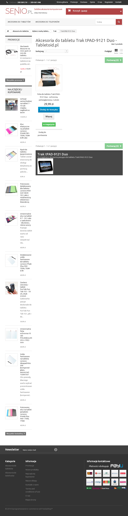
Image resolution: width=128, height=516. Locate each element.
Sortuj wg (40, 51)
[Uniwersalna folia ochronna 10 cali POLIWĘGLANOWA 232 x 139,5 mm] (11, 334)
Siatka (116, 53)
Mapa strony (31, 500)
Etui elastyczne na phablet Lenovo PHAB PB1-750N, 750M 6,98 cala (25, 131)
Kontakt (119, 2)
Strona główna (62, 2)
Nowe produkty (32, 470)
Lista (121, 53)
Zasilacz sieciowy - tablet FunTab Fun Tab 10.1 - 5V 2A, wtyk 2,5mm (25, 289)
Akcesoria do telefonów (47, 22)
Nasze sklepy (31, 481)
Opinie (92, 2)
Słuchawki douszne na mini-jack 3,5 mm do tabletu (25, 50)
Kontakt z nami (32, 485)
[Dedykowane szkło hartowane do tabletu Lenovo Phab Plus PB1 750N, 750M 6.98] (11, 260)
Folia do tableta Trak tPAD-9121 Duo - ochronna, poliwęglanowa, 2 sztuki (48, 97)
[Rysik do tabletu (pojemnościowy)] (11, 155)
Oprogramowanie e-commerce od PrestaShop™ (32, 509)
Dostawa (83, 2)
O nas (100, 2)
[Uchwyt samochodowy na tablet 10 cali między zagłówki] (11, 104)
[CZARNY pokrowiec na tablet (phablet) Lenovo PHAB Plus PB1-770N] (11, 413)
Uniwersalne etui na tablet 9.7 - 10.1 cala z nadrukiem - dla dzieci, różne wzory (26, 219)
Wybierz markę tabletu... (41, 31)
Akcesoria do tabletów (19, 22)
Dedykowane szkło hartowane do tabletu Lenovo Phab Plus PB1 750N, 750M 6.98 (26, 263)
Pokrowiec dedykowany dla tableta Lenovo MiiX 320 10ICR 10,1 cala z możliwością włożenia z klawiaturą (25, 193)
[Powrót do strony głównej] (8, 31)
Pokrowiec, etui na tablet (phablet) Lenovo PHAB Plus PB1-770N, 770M (26, 414)
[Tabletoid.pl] (33, 11)
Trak (54, 31)
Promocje (74, 2)
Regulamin (109, 2)
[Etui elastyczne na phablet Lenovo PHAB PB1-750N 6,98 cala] (11, 130)
